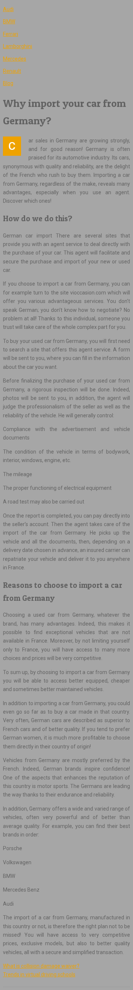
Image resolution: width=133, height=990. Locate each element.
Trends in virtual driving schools (39, 974)
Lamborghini (17, 46)
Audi (8, 9)
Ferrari (10, 34)
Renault (12, 71)
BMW (9, 21)
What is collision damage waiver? (41, 966)
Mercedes (14, 59)
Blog (8, 83)
